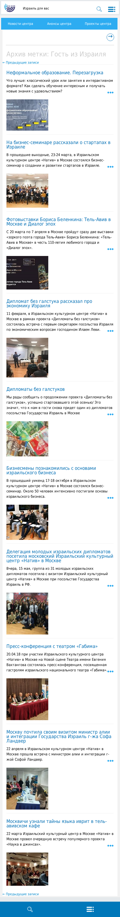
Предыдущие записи (21, 62)
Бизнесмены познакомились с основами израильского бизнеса (51, 470)
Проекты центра (98, 24)
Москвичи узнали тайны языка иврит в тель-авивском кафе (56, 823)
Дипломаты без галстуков (35, 389)
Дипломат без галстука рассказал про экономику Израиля (49, 303)
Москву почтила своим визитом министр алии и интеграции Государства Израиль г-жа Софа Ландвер (58, 736)
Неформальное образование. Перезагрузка (54, 72)
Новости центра (20, 24)
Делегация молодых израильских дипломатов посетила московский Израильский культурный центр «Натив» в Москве (59, 556)
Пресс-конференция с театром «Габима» (52, 646)
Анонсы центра (59, 24)
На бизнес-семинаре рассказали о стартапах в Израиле (58, 145)
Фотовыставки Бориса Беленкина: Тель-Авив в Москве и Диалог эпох (58, 222)
